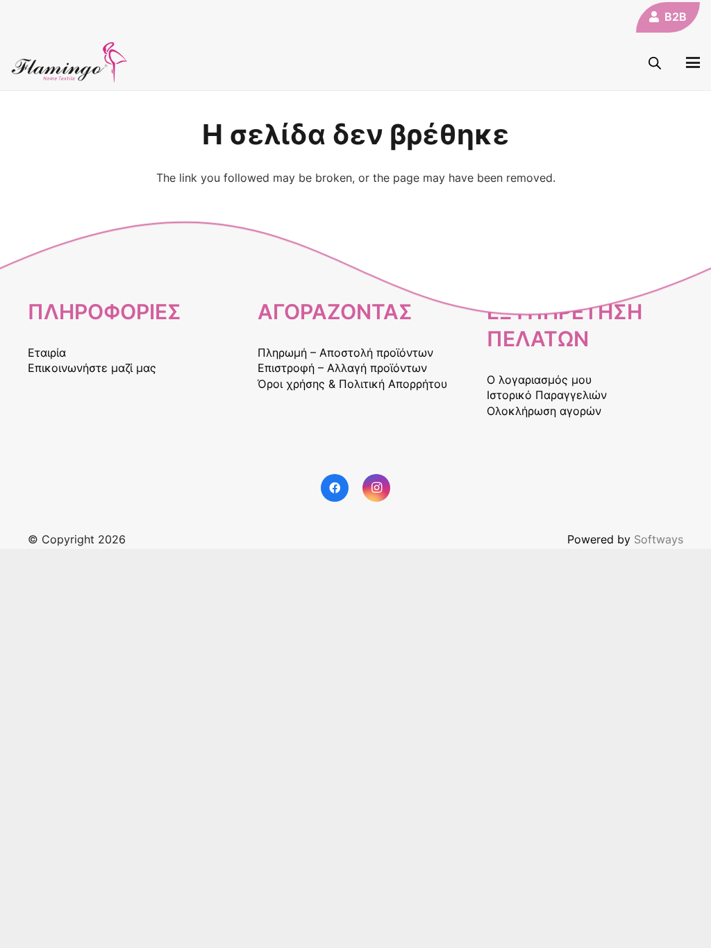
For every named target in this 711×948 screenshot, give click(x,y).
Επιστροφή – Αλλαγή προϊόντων (342, 368)
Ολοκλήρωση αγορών (544, 411)
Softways (658, 539)
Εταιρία (47, 352)
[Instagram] (376, 488)
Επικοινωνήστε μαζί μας (92, 368)
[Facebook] (335, 488)
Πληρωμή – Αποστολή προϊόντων (345, 352)
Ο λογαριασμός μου (539, 380)
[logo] (69, 62)
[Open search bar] (655, 63)
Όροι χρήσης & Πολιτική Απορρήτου (352, 384)
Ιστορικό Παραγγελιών (547, 395)
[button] (693, 62)
